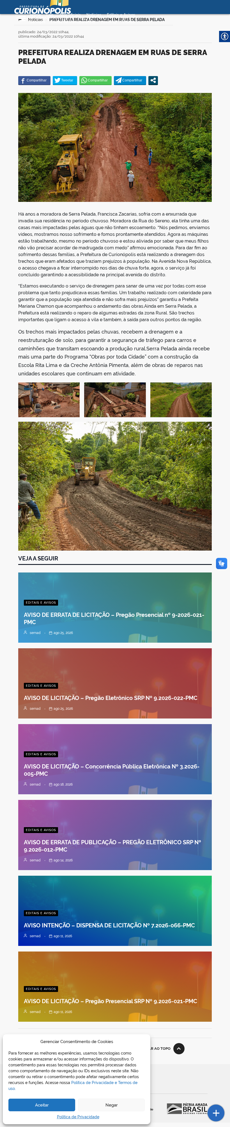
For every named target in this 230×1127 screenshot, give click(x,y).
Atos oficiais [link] (70, 15)
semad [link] (35, 633)
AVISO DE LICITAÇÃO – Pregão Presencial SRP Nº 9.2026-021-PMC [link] (110, 1001)
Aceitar (42, 1105)
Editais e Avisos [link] (121, 15)
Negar (111, 1105)
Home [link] (35, 15)
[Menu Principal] (22, 18)
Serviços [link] (37, 21)
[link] (34, 80)
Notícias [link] (93, 15)
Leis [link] (50, 15)
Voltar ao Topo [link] (155, 1048)
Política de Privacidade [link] (78, 1117)
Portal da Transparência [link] (73, 21)
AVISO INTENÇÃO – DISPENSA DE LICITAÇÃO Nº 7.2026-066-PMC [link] (109, 925)
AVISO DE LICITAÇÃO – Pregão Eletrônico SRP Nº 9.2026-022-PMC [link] (110, 698)
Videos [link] (128, 21)
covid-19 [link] (108, 21)
